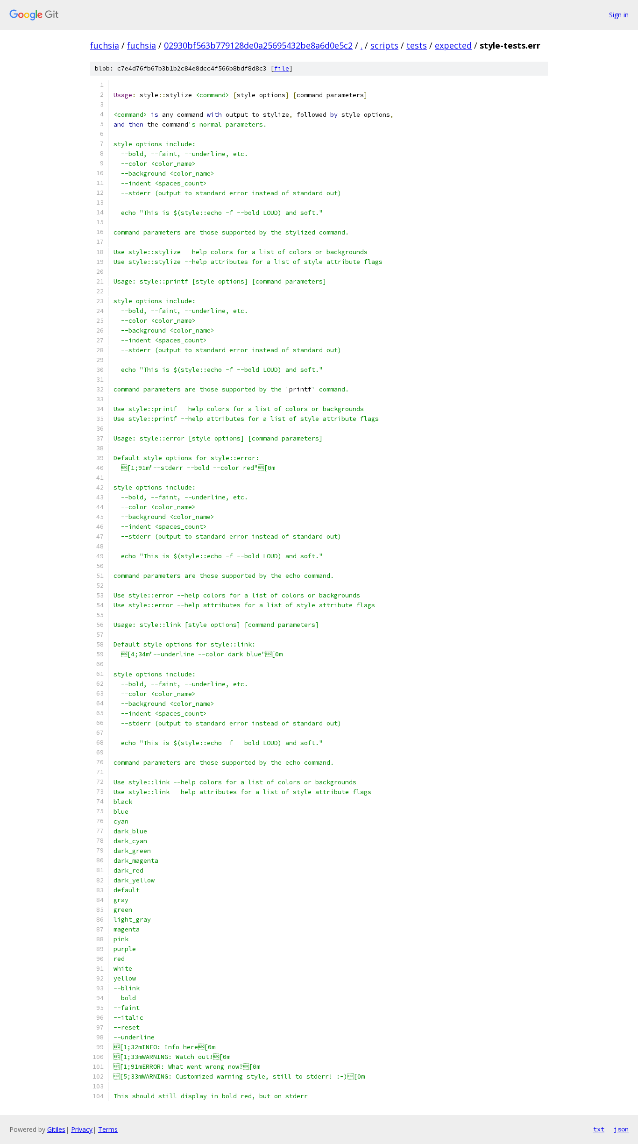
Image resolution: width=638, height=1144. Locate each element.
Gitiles (56, 1129)
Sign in (619, 14)
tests (416, 45)
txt (598, 1129)
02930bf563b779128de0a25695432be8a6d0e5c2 (258, 45)
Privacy (81, 1129)
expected (453, 45)
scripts (384, 45)
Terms (108, 1129)
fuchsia (104, 45)
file (281, 68)
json (621, 1129)
